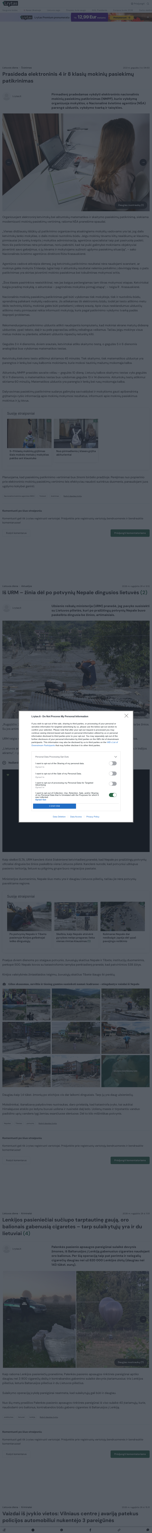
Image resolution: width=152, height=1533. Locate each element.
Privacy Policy (92, 816)
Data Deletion (59, 816)
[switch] (113, 763)
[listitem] (76, 756)
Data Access (76, 816)
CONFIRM (54, 806)
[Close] (127, 716)
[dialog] (76, 766)
